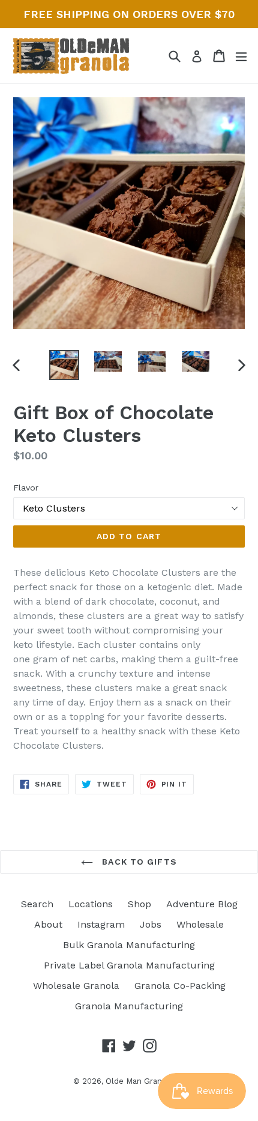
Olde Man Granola (139, 1081)
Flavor (25, 487)
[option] (64, 365)
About (48, 924)
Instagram (101, 924)
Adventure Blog (202, 904)
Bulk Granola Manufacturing (129, 944)
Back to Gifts (138, 861)
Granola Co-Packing (180, 985)
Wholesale (200, 924)
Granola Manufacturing (129, 1006)
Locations (90, 904)
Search (37, 904)
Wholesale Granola (76, 985)
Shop (139, 904)
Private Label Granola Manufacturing (129, 965)
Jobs (150, 924)
